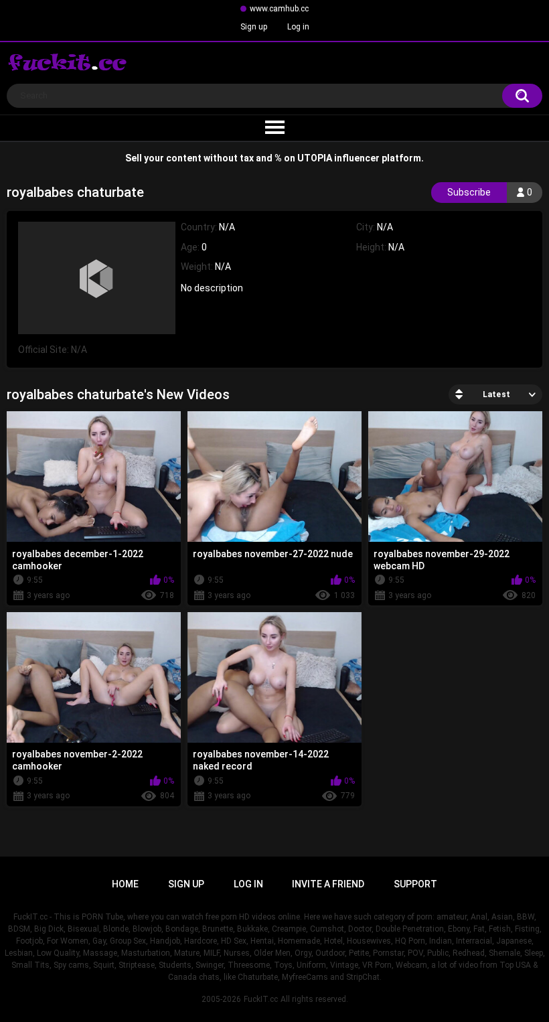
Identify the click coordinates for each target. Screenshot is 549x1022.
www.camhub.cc (279, 8)
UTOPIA (314, 158)
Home (125, 884)
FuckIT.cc (261, 999)
